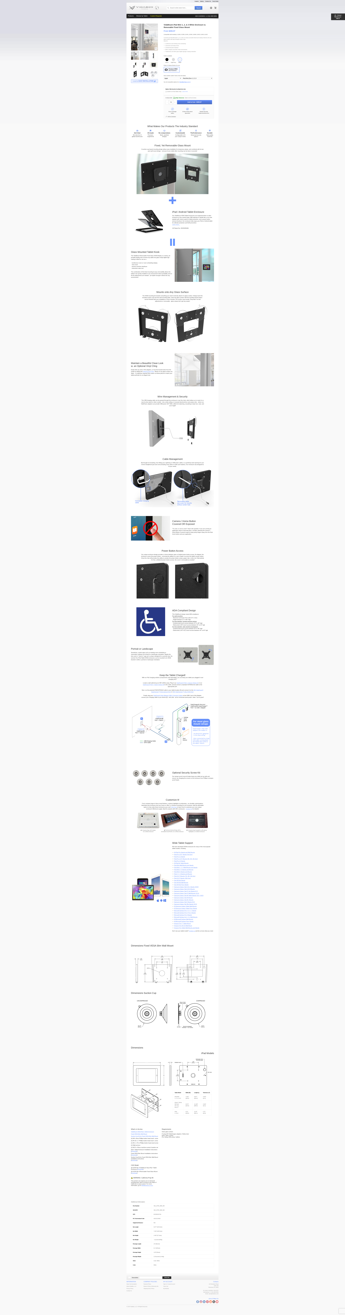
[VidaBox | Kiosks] (142, 8)
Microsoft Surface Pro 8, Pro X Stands (185, 912)
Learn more (185, 91)
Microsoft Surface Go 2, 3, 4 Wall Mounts (185, 917)
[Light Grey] (173, 58)
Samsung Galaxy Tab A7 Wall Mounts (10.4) (186, 893)
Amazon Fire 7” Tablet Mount (182, 923)
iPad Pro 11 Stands (179, 856)
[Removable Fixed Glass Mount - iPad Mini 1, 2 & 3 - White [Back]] (154, 61)
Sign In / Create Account (169, 1284)
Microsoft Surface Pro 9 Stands (183, 915)
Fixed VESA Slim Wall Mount (139, 1134)
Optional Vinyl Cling (148, 371)
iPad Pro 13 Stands (179, 861)
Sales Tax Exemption (131, 1284)
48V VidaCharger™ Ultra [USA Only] (183, 692)
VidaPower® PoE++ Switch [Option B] (153, 684)
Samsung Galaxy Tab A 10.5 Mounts (184, 889)
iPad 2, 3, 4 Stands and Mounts (183, 874)
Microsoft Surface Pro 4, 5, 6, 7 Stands (185, 910)
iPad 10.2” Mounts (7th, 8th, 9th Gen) (184, 876)
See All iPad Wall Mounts (181, 882)
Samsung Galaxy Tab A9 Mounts (183, 897)
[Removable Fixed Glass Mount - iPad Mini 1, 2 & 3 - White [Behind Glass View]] (144, 52)
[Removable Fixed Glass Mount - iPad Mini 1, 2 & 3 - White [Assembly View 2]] (144, 61)
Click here (174, 807)
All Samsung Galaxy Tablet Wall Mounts (185, 906)
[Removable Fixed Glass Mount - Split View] (144, 70)
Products (131, 16)
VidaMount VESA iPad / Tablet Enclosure (142, 1131)
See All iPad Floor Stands (181, 884)
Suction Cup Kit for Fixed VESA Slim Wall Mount (144, 1136)
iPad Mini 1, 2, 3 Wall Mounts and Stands (185, 867)
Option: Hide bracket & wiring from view (175, 89)
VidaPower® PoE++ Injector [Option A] (187, 683)
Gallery (202, 1)
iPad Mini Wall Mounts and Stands (183, 865)
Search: (168, 8)
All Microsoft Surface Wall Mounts (183, 919)
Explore (197, 1)
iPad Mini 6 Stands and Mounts (183, 872)
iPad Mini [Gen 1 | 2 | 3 (184, 82)
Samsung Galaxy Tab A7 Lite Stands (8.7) (186, 891)
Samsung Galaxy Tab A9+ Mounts (183, 900)
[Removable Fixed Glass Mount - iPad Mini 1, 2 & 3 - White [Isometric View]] (157, 48)
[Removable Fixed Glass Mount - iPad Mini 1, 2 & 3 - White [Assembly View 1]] (135, 61)
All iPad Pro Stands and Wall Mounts (184, 852)
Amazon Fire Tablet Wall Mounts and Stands (186, 928)
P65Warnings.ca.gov (147, 1185)
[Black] (167, 58)
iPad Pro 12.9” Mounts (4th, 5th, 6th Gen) (186, 859)
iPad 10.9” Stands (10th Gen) (182, 878)
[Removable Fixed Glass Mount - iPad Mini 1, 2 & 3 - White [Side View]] (154, 52)
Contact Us (208, 1)
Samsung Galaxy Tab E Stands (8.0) (184, 902)
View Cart (165, 1286)
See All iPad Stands (179, 880)
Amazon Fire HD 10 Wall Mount (183, 925)
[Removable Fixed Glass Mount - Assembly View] (135, 70)
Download (134, 1151)
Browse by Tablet (141, 16)
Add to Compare (172, 116)
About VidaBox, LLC (131, 1286)
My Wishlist (166, 1288)
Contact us (192, 931)
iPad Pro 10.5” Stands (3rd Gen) (183, 854)
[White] (180, 58)
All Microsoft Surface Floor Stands (183, 921)
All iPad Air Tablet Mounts (181, 863)
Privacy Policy (129, 1288)
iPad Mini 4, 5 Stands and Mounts (183, 869)
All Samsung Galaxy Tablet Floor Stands (185, 908)
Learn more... (176, 224)
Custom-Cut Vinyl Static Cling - (177, 91)
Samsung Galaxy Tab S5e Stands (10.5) (185, 904)
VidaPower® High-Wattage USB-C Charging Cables (168, 695)
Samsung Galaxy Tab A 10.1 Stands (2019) (186, 887)
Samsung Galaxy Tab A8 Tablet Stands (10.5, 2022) (188, 895)
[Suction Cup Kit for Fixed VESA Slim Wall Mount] (154, 70)
